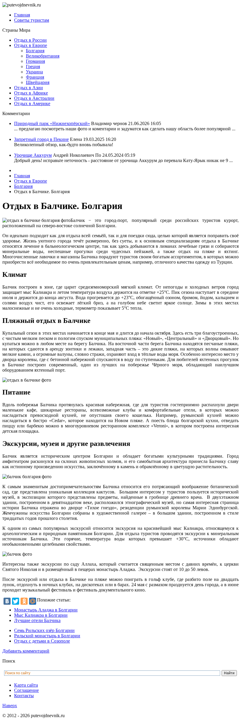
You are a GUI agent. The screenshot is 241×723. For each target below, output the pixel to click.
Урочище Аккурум (33, 155)
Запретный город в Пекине (41, 139)
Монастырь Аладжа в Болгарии (46, 609)
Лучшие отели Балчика (37, 620)
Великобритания (42, 55)
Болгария (35, 50)
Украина (34, 71)
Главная (22, 14)
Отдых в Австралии (34, 98)
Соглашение (26, 690)
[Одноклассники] (24, 601)
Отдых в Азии (28, 87)
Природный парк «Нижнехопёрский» (52, 123)
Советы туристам (31, 20)
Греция (33, 66)
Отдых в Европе (30, 45)
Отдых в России (30, 40)
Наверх (9, 705)
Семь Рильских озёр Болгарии (44, 630)
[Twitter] (15, 601)
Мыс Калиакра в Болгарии (41, 615)
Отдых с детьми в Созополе (42, 640)
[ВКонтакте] (7, 601)
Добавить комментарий (25, 650)
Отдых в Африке (31, 92)
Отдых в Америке (32, 103)
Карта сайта (26, 684)
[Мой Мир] (32, 601)
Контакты (24, 695)
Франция (35, 77)
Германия (35, 61)
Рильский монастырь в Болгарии (47, 635)
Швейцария (37, 82)
